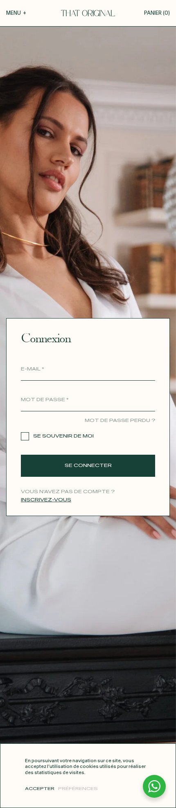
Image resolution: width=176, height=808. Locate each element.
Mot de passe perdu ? (120, 420)
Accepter (39, 789)
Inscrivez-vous (46, 500)
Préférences (78, 789)
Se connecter (88, 465)
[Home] (88, 13)
